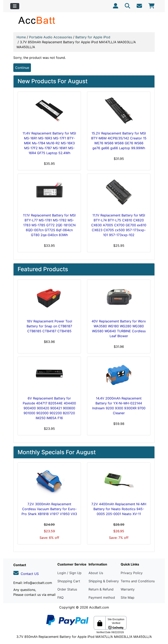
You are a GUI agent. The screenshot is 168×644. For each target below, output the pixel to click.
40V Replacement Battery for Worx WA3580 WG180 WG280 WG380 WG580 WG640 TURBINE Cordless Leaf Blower (119, 328)
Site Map (127, 597)
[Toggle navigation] (14, 6)
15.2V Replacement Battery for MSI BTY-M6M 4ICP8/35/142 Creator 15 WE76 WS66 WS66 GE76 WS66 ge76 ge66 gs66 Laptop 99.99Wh (118, 140)
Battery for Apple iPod (92, 37)
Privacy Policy (132, 573)
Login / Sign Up (69, 573)
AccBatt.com (99, 607)
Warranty (128, 589)
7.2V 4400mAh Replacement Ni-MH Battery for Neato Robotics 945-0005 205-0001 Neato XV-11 (118, 509)
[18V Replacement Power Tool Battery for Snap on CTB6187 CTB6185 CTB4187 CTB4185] (49, 298)
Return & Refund (101, 589)
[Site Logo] (37, 20)
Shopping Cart (68, 581)
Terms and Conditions (138, 581)
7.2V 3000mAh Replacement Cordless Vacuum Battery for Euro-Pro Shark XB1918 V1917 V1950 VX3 (49, 509)
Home (21, 37)
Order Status (67, 589)
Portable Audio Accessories (50, 37)
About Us (96, 573)
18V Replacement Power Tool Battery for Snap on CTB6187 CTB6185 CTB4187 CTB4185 (49, 326)
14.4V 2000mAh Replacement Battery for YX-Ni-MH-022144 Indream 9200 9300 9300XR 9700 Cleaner (118, 405)
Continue (22, 68)
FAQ (60, 597)
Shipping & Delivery (104, 581)
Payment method (102, 597)
